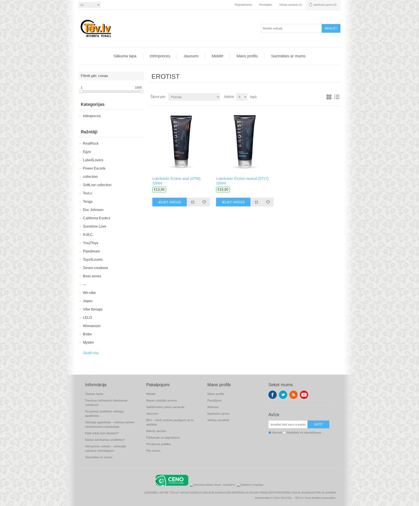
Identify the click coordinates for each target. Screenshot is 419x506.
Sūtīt (318, 424)
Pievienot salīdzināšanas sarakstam (192, 202)
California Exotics (96, 218)
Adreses (213, 407)
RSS (293, 395)
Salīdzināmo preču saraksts (165, 407)
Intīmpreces (160, 56)
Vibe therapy (93, 309)
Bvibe (87, 334)
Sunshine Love (94, 226)
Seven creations (95, 268)
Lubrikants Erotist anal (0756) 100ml (176, 181)
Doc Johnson (93, 210)
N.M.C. (88, 235)
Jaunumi (191, 56)
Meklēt (331, 28)
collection (90, 176)
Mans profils (247, 56)
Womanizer (92, 326)
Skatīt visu (91, 353)
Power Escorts (94, 168)
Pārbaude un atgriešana (163, 437)
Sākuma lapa (124, 56)
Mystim (88, 342)
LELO (87, 317)
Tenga (88, 201)
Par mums (153, 450)
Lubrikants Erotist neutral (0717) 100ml (242, 181)
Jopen (88, 301)
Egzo (87, 152)
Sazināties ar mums (288, 56)
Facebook (272, 395)
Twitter (283, 395)
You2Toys (90, 243)
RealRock (90, 143)
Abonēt (277, 432)
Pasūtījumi (214, 400)
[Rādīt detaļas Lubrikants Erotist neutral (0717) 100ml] (245, 141)
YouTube (304, 395)
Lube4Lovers (93, 160)
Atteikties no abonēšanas (304, 432)
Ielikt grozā (169, 202)
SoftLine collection (97, 185)
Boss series (92, 276)
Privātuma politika (158, 444)
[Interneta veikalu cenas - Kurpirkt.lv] (212, 484)
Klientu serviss (156, 431)
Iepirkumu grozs (218, 413)
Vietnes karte (94, 394)
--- (84, 284)
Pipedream (91, 251)
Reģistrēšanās (243, 4)
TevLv (87, 193)
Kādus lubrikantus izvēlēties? (105, 439)
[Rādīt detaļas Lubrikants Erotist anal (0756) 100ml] (181, 141)
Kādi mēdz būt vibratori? (102, 433)
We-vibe (89, 293)
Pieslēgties (265, 4)
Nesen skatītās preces (161, 400)
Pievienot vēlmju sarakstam (204, 202)
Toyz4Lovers (93, 259)
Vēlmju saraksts (218, 420)
